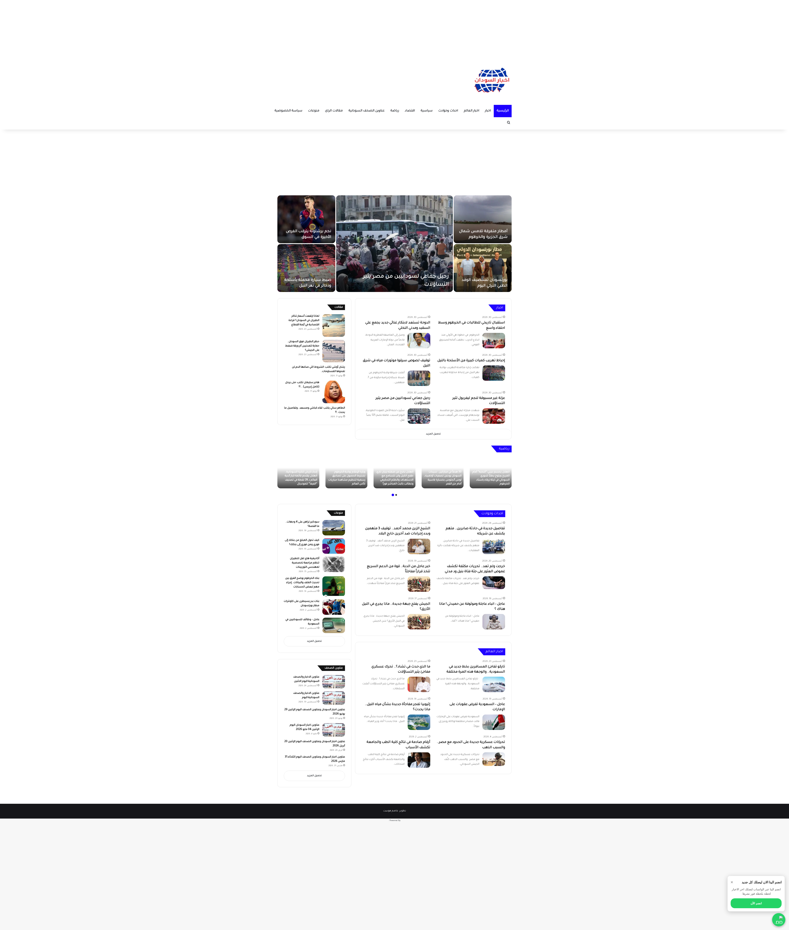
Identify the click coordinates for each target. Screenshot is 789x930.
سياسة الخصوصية (288, 111)
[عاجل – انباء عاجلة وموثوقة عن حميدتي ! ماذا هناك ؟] (493, 621)
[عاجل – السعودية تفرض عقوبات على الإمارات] (493, 722)
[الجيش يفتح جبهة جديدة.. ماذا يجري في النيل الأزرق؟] (419, 621)
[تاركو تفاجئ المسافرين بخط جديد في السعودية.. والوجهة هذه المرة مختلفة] (493, 684)
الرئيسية (503, 111)
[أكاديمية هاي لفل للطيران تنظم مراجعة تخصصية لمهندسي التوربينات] (333, 564)
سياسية (427, 111)
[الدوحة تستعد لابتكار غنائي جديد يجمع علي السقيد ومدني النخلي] (483, 219)
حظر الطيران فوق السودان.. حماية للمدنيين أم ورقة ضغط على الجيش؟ (302, 346)
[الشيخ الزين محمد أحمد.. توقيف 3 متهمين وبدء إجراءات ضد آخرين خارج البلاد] (419, 546)
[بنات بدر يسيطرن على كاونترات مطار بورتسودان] (333, 607)
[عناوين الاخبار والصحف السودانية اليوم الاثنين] (333, 682)
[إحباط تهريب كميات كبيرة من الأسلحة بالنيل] (306, 219)
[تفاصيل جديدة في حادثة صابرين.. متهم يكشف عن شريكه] (493, 546)
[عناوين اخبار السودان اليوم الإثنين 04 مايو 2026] (333, 730)
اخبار (488, 111)
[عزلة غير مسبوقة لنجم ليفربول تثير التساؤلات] (306, 268)
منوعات (313, 111)
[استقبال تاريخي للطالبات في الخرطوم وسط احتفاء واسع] (394, 243)
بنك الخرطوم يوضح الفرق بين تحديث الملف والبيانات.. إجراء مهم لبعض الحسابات (302, 582)
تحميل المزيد (433, 434)
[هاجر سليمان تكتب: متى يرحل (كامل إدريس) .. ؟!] (333, 392)
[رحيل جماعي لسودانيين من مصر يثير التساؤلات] (419, 416)
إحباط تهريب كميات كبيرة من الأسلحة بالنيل (471, 361)
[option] (394, 243)
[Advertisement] (394, 29)
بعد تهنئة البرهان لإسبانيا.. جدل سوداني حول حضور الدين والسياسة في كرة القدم (443, 480)
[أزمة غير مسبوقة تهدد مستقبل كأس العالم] (491, 472)
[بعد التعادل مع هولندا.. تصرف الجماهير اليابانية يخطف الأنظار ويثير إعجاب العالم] (346, 472)
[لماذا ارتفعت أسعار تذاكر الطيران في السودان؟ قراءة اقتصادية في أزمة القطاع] (333, 325)
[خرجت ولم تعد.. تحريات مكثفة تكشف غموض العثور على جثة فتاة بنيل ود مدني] (493, 582)
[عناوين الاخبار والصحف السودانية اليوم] (333, 698)
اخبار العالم (471, 111)
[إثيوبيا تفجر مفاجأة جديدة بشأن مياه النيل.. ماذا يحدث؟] (419, 722)
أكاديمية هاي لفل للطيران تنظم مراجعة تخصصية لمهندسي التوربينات (304, 563)
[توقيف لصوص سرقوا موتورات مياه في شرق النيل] (483, 268)
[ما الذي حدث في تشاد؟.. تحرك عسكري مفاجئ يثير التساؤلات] (419, 684)
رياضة (394, 111)
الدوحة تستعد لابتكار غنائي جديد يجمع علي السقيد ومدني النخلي (485, 231)
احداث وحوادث (448, 111)
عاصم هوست (390, 811)
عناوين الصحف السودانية (366, 111)
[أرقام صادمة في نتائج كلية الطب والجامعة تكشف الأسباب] (419, 760)
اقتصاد (410, 111)
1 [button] (396, 495)
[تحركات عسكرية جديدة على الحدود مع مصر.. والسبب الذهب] (493, 759)
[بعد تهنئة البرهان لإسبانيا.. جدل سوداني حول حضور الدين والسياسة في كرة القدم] (443, 472)
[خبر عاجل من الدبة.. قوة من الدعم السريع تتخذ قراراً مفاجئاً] (419, 584)
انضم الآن (756, 903)
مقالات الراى (334, 111)
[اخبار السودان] (491, 81)
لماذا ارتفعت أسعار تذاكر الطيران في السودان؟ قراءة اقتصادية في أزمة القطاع (303, 320)
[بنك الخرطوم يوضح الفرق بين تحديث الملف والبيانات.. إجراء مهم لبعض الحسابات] (333, 586)
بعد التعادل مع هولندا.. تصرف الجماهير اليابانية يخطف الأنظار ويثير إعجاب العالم (347, 480)
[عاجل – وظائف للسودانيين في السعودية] (333, 625)
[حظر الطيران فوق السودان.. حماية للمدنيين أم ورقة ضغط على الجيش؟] (333, 351)
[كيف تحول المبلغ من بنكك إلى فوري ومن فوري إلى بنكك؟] (333, 546)
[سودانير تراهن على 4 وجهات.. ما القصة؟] (333, 527)
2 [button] (393, 495)
